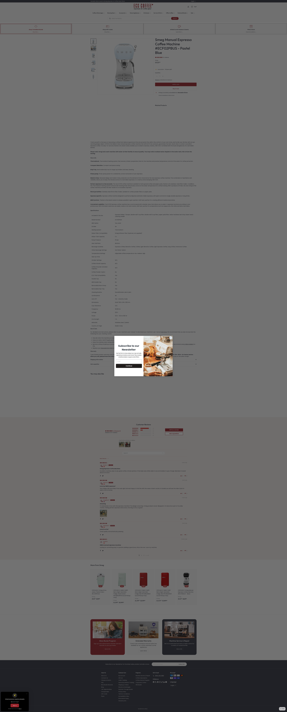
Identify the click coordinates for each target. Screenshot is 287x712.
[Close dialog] (170, 337)
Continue (129, 366)
